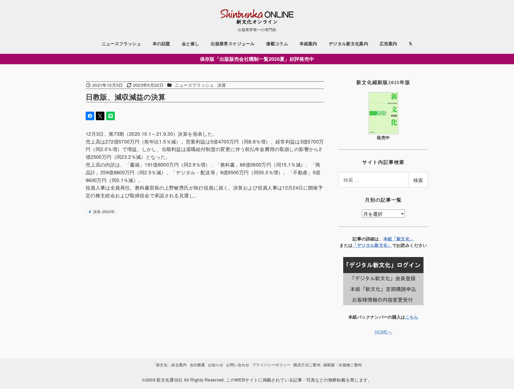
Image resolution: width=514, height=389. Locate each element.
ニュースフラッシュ (194, 85)
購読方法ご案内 (306, 364)
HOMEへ (383, 332)
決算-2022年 (103, 211)
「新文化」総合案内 (169, 364)
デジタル (366, 245)
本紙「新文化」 (398, 239)
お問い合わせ (237, 364)
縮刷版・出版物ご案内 (342, 364)
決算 (221, 85)
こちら (411, 317)
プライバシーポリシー (271, 364)
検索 (418, 179)
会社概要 (197, 364)
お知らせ (215, 364)
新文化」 (383, 245)
